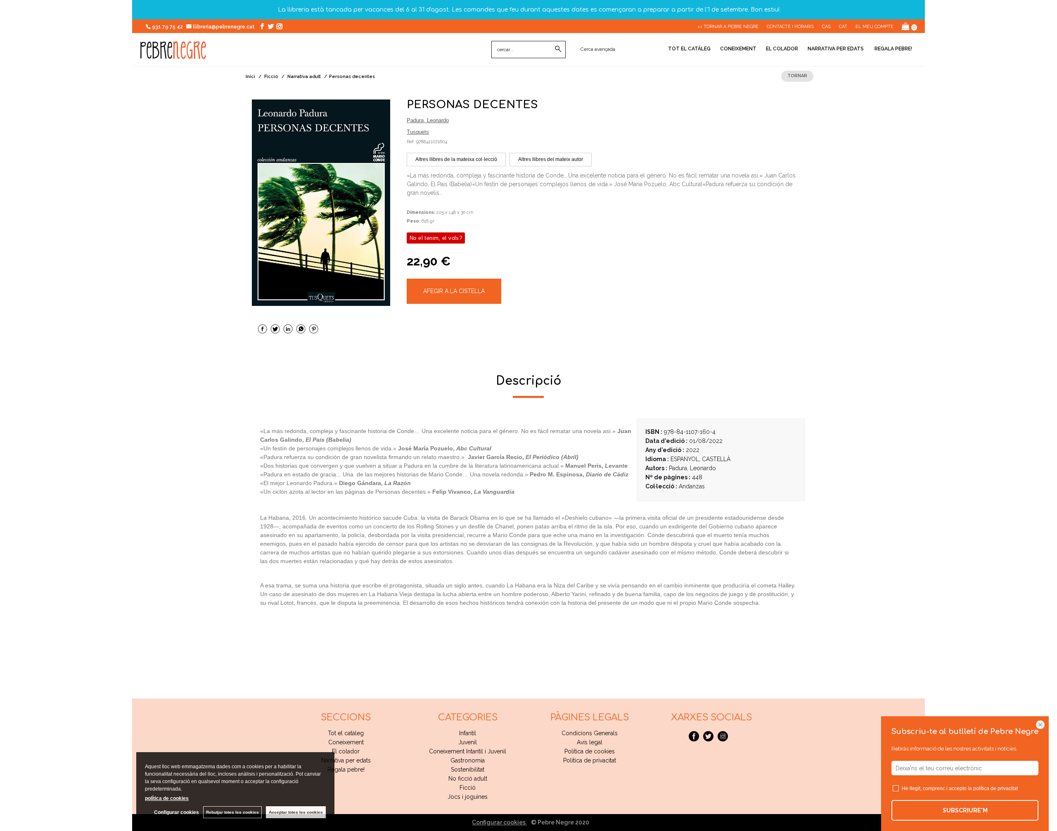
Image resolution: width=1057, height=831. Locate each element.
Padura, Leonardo (428, 120)
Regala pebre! (892, 49)
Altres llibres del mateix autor (550, 159)
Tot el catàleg (689, 49)
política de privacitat (995, 788)
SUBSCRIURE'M (965, 810)
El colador (782, 49)
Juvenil (467, 742)
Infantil (467, 733)
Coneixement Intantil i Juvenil (467, 751)
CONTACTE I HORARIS (790, 26)
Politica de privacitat (589, 760)
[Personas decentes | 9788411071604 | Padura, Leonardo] (321, 202)
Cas (826, 26)
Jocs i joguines (468, 796)
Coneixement (738, 49)
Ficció (468, 787)
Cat (843, 26)
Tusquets (418, 132)
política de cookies (167, 798)
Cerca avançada (598, 49)
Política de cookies (589, 751)
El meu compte (874, 26)
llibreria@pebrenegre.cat (224, 27)
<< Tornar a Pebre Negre (727, 26)
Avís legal (589, 742)
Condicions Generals (590, 733)
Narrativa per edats (836, 49)
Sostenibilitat (467, 769)
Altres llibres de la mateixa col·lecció (456, 159)
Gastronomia (467, 760)
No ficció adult (467, 778)
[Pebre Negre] (173, 54)
